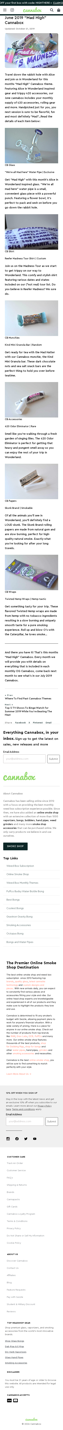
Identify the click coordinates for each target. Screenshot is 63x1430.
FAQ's (10, 1178)
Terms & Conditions (17, 1221)
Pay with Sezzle (15, 1297)
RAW (13, 1036)
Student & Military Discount (21, 1304)
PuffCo (38, 1036)
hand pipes (42, 820)
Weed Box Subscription (20, 866)
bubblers (30, 820)
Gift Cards (12, 1207)
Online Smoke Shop (17, 874)
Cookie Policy (14, 1243)
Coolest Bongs (15, 908)
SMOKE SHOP (15, 846)
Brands (10, 1192)
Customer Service (16, 1170)
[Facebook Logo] (17, 1138)
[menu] (5, 10)
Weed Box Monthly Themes (22, 883)
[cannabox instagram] (12, 10)
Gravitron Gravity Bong (19, 916)
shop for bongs (33, 1046)
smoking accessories (23, 1053)
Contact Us (13, 1268)
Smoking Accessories (18, 925)
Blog (9, 1282)
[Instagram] (8, 1138)
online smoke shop (47, 812)
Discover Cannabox (17, 1261)
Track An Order (15, 1163)
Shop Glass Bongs (14, 1341)
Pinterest (38, 723)
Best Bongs (13, 899)
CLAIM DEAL (49, 3)
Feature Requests (16, 1290)
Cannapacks (13, 1199)
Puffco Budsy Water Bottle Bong (25, 891)
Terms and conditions (23, 1109)
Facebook (20, 723)
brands (10, 981)
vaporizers (9, 820)
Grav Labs (22, 1036)
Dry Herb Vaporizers (15, 1352)
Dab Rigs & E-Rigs (14, 1346)
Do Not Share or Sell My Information (25, 1236)
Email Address (11, 752)
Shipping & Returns (17, 1185)
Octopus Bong (14, 933)
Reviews (11, 1311)
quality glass (21, 981)
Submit (53, 759)
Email (49, 723)
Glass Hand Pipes (14, 1357)
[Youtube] (34, 1138)
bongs (20, 820)
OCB (31, 1036)
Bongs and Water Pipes (19, 942)
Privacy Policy (14, 1228)
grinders (43, 1050)
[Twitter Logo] (25, 1138)
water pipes (19, 1050)
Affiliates (11, 1275)
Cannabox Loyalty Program (21, 1214)
